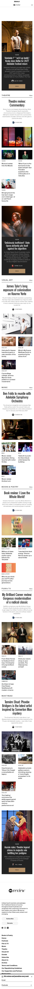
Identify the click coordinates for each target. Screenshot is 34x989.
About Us (5, 960)
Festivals (5, 941)
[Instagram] (5, 928)
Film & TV (5, 943)
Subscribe (9, 918)
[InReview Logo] (17, 5)
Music (4, 946)
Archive (4, 963)
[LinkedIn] (8, 928)
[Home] (17, 1)
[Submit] (30, 985)
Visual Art (5, 952)
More (30, 95)
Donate (10, 923)
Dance (4, 938)
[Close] (31, 976)
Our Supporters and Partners (12, 971)
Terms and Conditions (9, 965)
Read (17, 86)
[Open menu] (32, 5)
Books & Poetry (7, 935)
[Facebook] (2, 928)
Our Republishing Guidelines (12, 968)
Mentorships (6, 974)
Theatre (4, 949)
